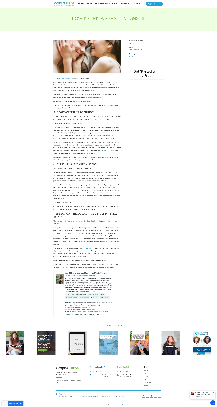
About (146, 370)
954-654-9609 (64, 267)
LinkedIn (86, 314)
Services (89, 4)
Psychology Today (78, 314)
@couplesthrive (115, 326)
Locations (125, 4)
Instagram (92, 314)
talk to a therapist (110, 150)
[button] (2, 343)
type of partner (86, 248)
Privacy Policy (119, 404)
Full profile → (68, 314)
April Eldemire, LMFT (63, 78)
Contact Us (136, 4)
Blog (106, 4)
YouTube (98, 314)
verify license (78, 304)
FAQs (145, 373)
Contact (146, 376)
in (147, 396)
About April (81, 4)
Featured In (99, 4)
